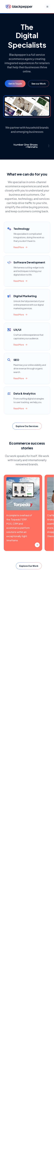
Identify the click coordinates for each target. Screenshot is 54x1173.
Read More (19, 247)
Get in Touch (15, 83)
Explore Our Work (28, 566)
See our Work (39, 83)
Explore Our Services (27, 426)
